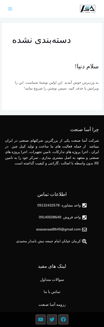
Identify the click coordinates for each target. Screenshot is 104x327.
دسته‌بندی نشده (70, 74)
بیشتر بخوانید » (88, 99)
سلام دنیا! (87, 66)
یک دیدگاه (92, 74)
